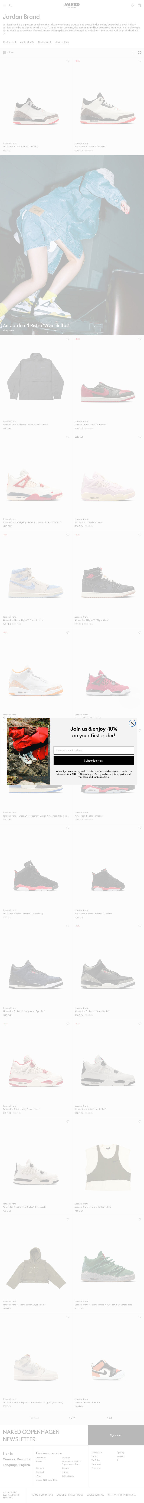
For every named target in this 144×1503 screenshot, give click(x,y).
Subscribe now (93, 760)
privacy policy (119, 773)
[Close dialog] (132, 723)
